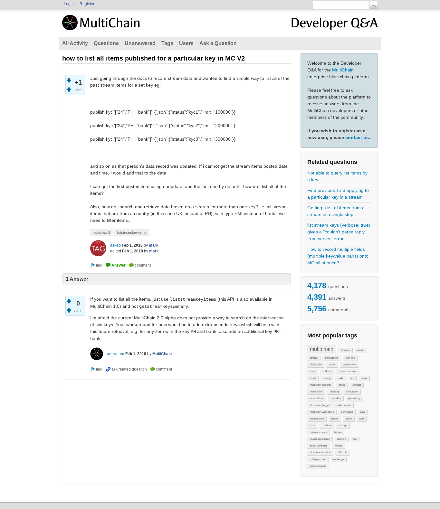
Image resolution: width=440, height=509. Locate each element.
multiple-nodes (318, 459)
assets (360, 350)
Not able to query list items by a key (337, 176)
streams (345, 350)
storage (343, 425)
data (362, 411)
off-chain (342, 452)
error (312, 371)
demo (349, 418)
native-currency (318, 432)
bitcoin (337, 432)
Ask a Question (218, 43)
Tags (167, 43)
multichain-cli (343, 405)
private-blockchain (320, 439)
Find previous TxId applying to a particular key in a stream (338, 194)
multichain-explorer (320, 384)
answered (115, 354)
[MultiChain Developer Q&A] (335, 25)
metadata (336, 398)
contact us (357, 137)
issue (364, 378)
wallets (338, 445)
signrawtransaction (320, 452)
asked (115, 245)
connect (356, 384)
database (326, 425)
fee (355, 439)
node (340, 378)
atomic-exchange (319, 405)
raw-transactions (348, 371)
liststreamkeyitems (131, 232)
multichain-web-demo (322, 411)
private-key (354, 398)
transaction (352, 391)
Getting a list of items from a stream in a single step (336, 211)
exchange (338, 459)
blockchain (315, 364)
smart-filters (316, 398)
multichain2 (101, 232)
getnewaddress (318, 466)
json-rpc (350, 357)
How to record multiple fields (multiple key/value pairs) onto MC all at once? (337, 256)
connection (347, 411)
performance (317, 418)
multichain (321, 349)
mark (153, 245)
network (341, 439)
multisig (334, 391)
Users (186, 43)
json (312, 425)
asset (313, 378)
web (361, 418)
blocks (334, 418)
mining (326, 378)
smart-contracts (318, 445)
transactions (331, 357)
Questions (106, 43)
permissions (349, 364)
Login (69, 4)
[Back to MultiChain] (102, 26)
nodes (342, 384)
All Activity (75, 43)
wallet (332, 364)
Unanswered (140, 43)
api (352, 378)
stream (314, 357)
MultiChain (343, 69)
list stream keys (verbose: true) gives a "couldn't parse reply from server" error (338, 231)
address (327, 371)
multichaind (316, 391)
